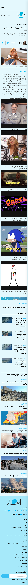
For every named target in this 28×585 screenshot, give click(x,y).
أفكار (14, 307)
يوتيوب (12, 510)
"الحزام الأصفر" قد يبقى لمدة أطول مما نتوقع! (15, 407)
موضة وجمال (16, 555)
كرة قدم (25, 541)
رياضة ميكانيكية (24, 544)
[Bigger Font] (20, 71)
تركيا (24, 318)
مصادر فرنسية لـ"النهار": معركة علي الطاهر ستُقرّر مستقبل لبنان (20, 364)
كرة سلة (19, 541)
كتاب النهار (24, 379)
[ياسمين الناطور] (25, 43)
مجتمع (10, 307)
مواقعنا (5, 15)
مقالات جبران (9, 536)
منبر (15, 536)
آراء (19, 536)
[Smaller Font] (25, 71)
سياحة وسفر (24, 558)
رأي (21, 307)
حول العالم (17, 558)
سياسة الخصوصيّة (22, 567)
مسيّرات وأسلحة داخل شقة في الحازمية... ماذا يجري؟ (21, 337)
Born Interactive (15, 582)
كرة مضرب (12, 541)
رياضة (25, 539)
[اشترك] (14, 298)
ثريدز (19, 514)
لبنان (24, 332)
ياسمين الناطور (20, 43)
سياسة (25, 527)
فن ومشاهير (24, 555)
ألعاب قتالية (15, 544)
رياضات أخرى (24, 547)
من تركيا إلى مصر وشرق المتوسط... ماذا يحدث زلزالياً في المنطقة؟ (20, 323)
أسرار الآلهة (13, 527)
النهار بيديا (24, 564)
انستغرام (6, 511)
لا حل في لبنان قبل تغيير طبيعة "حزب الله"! (15, 453)
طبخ (9, 555)
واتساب (13, 514)
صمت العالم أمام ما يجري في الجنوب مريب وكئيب (14, 383)
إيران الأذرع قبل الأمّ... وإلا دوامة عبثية (16, 476)
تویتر (24, 510)
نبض (24, 514)
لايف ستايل (24, 553)
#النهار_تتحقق (23, 561)
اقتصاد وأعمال (23, 428)
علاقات (5, 307)
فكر (18, 307)
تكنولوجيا (24, 550)
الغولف (8, 544)
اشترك (5, 576)
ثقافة (25, 307)
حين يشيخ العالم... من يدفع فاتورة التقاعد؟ (14, 431)
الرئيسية (25, 519)
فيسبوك (19, 510)
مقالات (25, 533)
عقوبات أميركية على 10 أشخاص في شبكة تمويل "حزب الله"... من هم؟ (20, 350)
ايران (26, 522)
